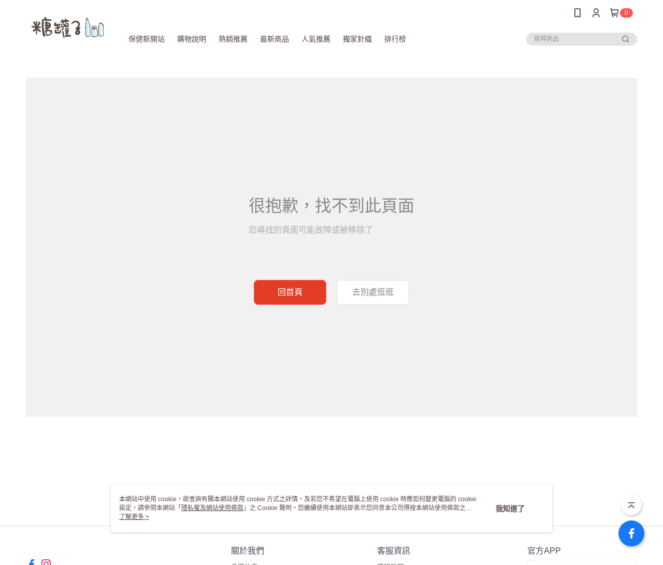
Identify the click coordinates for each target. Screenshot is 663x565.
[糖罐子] (68, 27)
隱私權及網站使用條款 (212, 508)
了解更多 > (134, 516)
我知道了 (510, 508)
